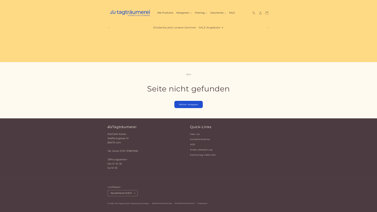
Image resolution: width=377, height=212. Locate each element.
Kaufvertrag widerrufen (203, 155)
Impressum (202, 203)
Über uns (195, 134)
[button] (254, 13)
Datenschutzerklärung (162, 203)
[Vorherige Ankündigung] (108, 27)
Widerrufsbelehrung (201, 149)
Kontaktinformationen (185, 203)
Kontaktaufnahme (200, 139)
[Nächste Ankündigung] (268, 27)
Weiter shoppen (188, 104)
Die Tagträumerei (122, 203)
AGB (192, 144)
